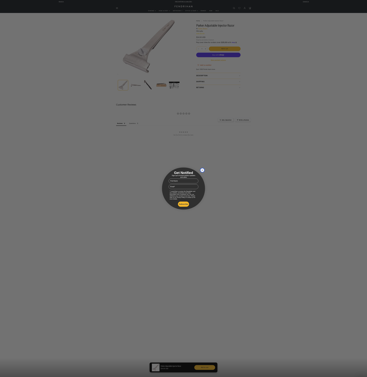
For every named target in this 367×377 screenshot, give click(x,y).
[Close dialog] (202, 170)
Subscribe (183, 204)
